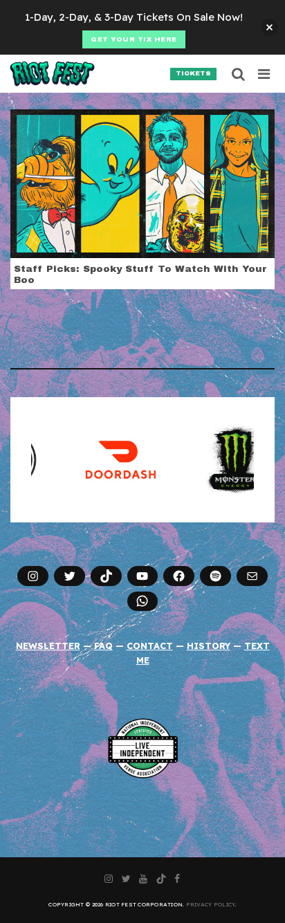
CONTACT (150, 645)
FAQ (103, 645)
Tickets (193, 73)
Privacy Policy (210, 904)
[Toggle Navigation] (264, 74)
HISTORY (208, 645)
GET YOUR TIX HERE (134, 39)
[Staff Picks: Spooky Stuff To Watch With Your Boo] (142, 182)
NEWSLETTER (48, 645)
